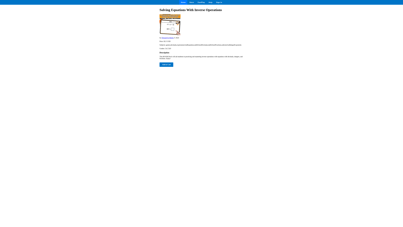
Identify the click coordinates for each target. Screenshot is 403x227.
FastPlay (201, 2)
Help (210, 2)
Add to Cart (166, 64)
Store (191, 2)
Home (183, 2)
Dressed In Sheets (168, 38)
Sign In (219, 2)
